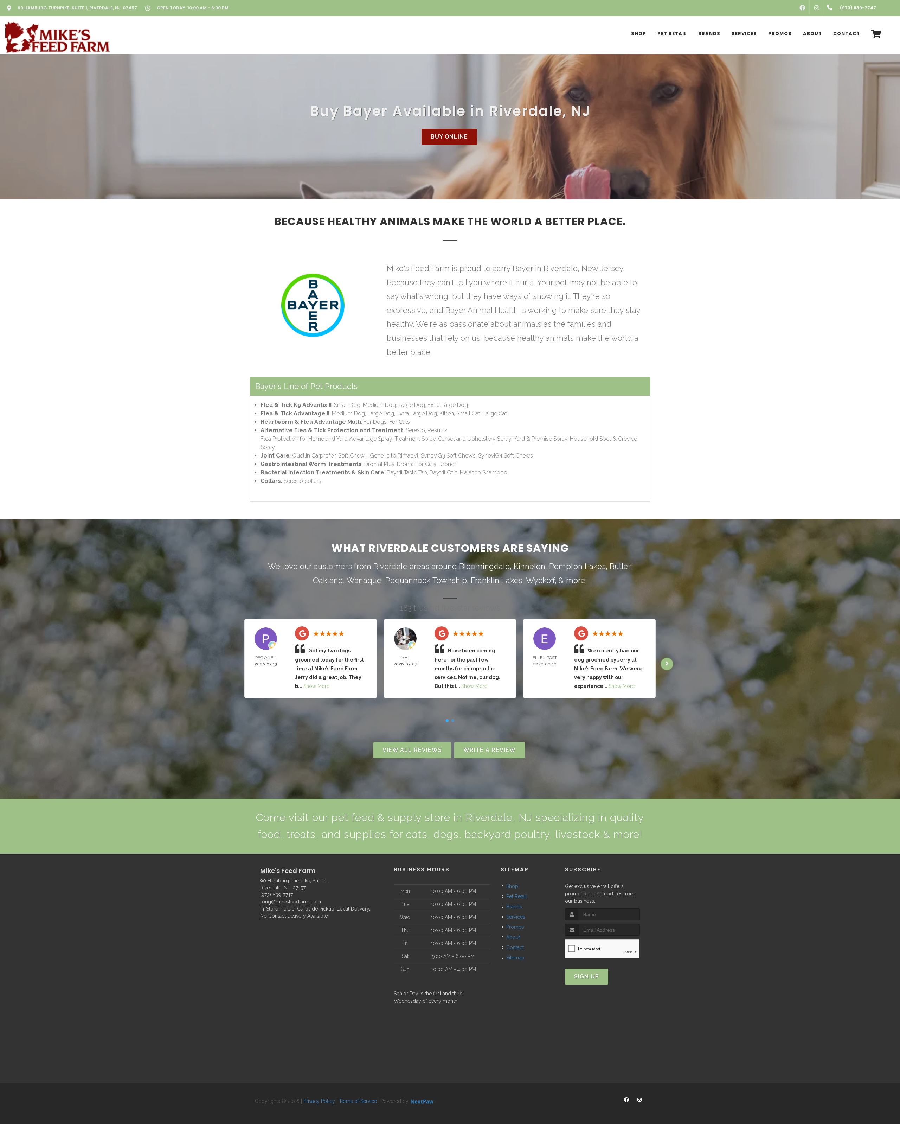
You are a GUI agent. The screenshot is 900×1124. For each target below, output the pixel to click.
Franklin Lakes (496, 580)
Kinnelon (529, 566)
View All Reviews (412, 750)
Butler (620, 566)
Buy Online (449, 136)
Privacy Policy (319, 1101)
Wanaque (364, 580)
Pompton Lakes (577, 566)
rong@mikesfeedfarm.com (290, 902)
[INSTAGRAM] (817, 8)
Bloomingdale (484, 566)
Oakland (328, 580)
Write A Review (489, 750)
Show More (316, 686)
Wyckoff (540, 580)
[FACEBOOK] (802, 8)
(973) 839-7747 (276, 895)
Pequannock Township (426, 580)
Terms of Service (358, 1101)
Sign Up (586, 976)
